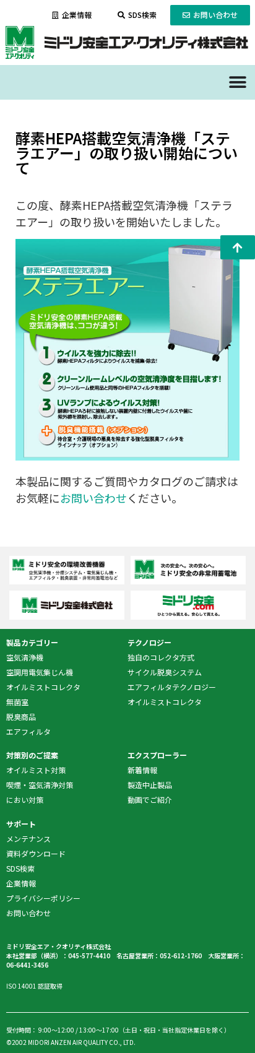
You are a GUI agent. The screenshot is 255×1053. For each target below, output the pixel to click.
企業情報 (21, 883)
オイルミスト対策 (36, 770)
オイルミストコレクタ (43, 687)
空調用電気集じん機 (39, 672)
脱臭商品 (21, 716)
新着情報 (142, 770)
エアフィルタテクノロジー (171, 687)
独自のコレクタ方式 (160, 657)
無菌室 (17, 701)
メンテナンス (28, 838)
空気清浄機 (24, 657)
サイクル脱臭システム (164, 672)
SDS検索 (20, 868)
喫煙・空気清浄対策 (39, 784)
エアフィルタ (28, 731)
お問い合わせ (93, 498)
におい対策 (24, 799)
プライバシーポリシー (43, 898)
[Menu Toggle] (237, 82)
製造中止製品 (149, 784)
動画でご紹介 (149, 799)
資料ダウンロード (36, 853)
